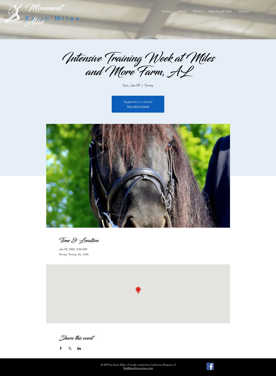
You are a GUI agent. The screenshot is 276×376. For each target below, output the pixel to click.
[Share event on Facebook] (61, 348)
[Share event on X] (70, 348)
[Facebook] (210, 366)
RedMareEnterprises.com (138, 368)
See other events (138, 106)
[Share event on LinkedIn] (79, 348)
